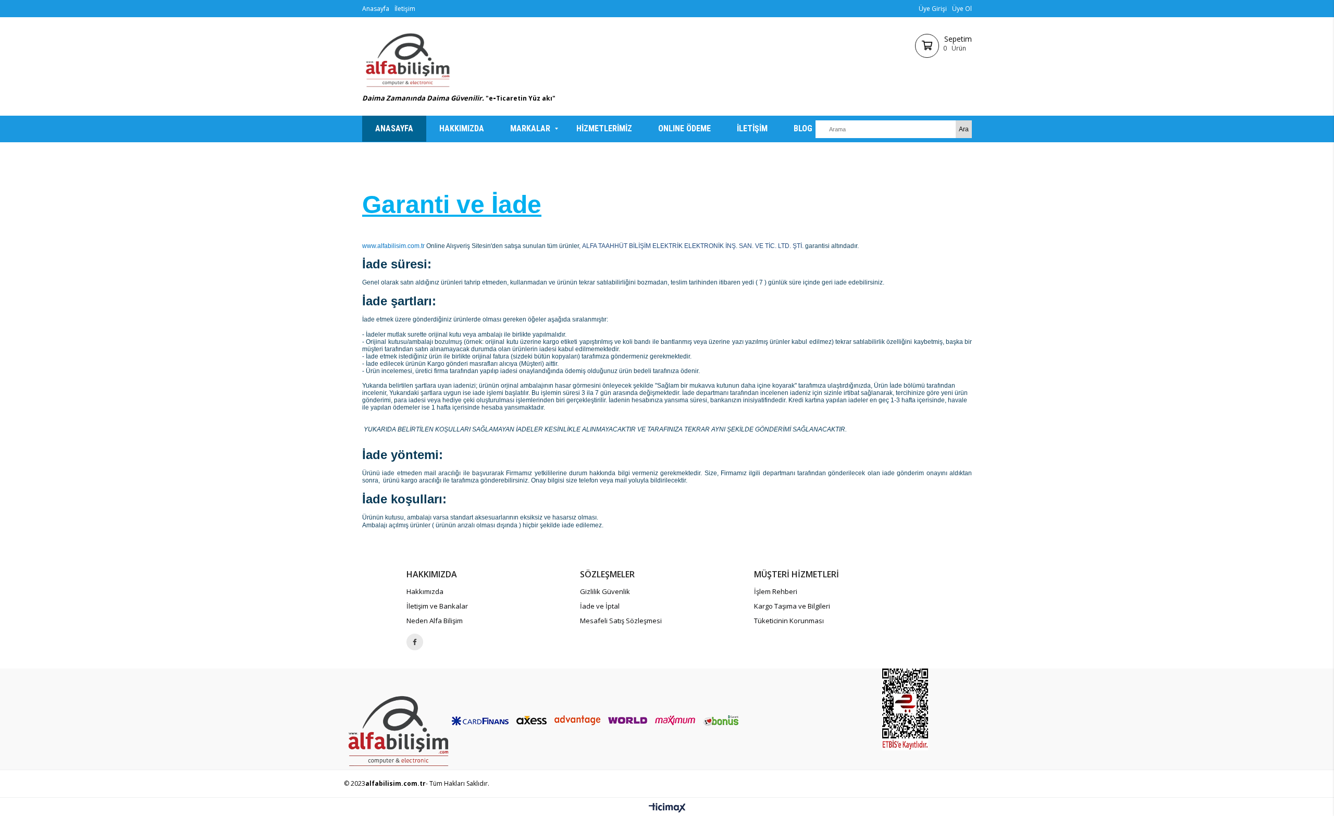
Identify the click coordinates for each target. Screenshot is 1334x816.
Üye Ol (962, 8)
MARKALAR (530, 128)
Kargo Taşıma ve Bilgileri (792, 606)
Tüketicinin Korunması (789, 620)
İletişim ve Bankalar (437, 606)
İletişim (404, 8)
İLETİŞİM (752, 128)
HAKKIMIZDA (461, 128)
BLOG (803, 128)
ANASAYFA (394, 128)
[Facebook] (414, 642)
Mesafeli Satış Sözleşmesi (621, 620)
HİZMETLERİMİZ (604, 128)
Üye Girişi (933, 8)
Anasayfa (375, 8)
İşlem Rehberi (775, 591)
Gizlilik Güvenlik (605, 591)
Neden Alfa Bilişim (434, 620)
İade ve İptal (600, 606)
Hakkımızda (424, 591)
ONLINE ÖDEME (684, 128)
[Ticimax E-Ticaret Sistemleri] (667, 808)
